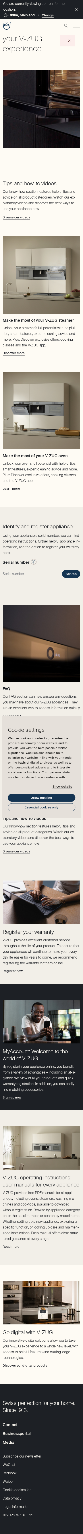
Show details (62, 787)
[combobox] (30, 574)
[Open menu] (76, 26)
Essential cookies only (41, 807)
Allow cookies (41, 798)
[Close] (76, 9)
